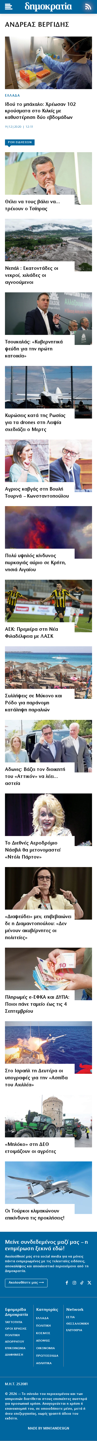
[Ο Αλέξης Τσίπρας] (48, 178)
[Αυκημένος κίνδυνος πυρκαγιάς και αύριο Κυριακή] (48, 532)
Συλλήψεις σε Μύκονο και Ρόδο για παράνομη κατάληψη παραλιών (33, 703)
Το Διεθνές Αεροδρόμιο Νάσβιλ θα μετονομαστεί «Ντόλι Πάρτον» (32, 850)
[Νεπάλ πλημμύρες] (48, 245)
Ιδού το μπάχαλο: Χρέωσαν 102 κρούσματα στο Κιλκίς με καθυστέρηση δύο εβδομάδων (40, 111)
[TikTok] (81, 1283)
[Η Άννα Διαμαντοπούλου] (48, 893)
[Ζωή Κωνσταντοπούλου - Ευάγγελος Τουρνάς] (48, 466)
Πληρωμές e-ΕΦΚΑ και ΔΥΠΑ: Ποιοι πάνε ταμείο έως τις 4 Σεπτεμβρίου (37, 1004)
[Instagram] (74, 1283)
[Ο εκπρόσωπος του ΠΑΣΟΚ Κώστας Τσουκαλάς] (48, 318)
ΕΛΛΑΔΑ (12, 96)
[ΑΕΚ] (48, 606)
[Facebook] (66, 1283)
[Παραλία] (48, 672)
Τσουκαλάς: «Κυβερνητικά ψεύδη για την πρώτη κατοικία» (34, 349)
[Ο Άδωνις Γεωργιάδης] (48, 746)
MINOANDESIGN (56, 1428)
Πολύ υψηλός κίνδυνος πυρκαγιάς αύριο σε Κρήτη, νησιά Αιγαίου (35, 562)
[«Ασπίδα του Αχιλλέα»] (48, 1047)
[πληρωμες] (48, 974)
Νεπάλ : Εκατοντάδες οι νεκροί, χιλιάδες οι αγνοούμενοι (31, 275)
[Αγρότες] (48, 1121)
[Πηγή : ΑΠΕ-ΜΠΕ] (48, 392)
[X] (89, 1283)
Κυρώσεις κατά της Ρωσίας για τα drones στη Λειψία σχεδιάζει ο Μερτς (35, 422)
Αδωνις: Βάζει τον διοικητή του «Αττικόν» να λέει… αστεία (35, 776)
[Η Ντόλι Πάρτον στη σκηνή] (48, 819)
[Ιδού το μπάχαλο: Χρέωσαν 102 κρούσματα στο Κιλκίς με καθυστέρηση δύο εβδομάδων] (48, 63)
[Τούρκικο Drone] (48, 1187)
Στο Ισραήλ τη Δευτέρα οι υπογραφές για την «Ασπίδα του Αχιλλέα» (36, 1078)
